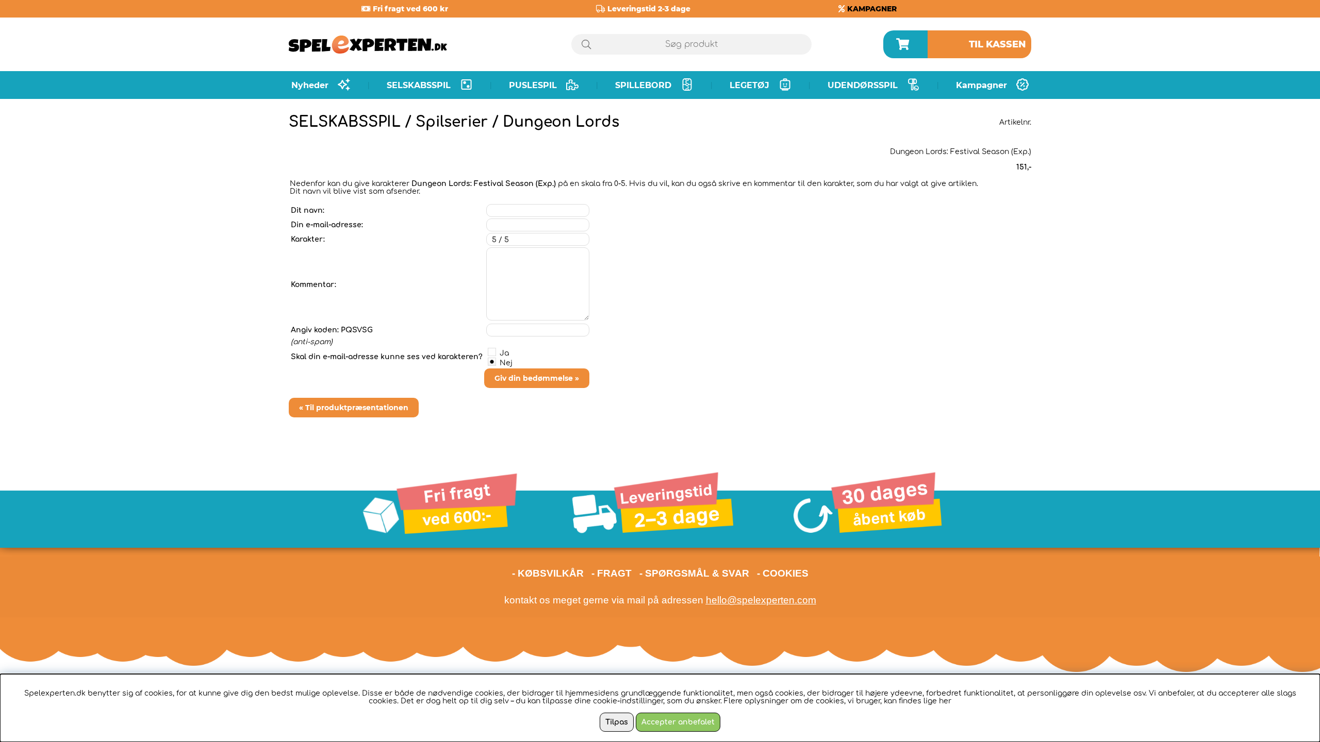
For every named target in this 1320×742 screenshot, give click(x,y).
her (945, 701)
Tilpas (616, 722)
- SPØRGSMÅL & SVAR (694, 573)
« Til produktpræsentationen (353, 407)
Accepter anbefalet (678, 722)
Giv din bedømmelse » (536, 378)
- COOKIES (782, 573)
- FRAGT (611, 573)
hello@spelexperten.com (761, 600)
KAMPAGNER (872, 8)
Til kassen (997, 44)
